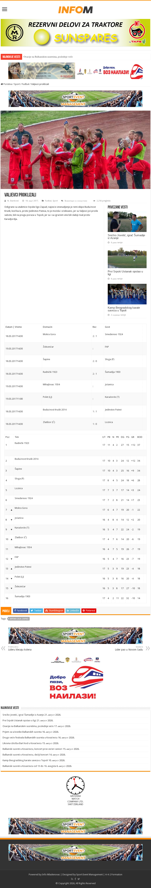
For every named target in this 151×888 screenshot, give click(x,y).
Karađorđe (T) (112, 397)
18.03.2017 (11, 336)
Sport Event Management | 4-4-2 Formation (99, 874)
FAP (107, 346)
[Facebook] (75, 879)
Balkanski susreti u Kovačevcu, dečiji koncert (25, 754)
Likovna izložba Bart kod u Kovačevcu (22, 743)
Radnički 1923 (50, 372)
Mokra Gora (49, 334)
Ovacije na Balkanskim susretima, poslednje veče (28, 726)
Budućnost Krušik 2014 (54, 409)
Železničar (48, 346)
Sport (17, 84)
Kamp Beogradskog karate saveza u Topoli (124, 309)
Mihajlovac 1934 (51, 384)
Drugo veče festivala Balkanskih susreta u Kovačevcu (30, 737)
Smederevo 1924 (114, 334)
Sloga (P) (109, 359)
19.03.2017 (11, 348)
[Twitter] (78, 879)
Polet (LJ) (47, 397)
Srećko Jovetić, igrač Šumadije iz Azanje (126, 237)
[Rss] (72, 879)
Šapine (46, 359)
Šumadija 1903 (112, 372)
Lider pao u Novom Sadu (129, 648)
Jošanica (109, 384)
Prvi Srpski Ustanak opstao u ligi (125, 273)
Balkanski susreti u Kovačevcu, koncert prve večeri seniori (32, 749)
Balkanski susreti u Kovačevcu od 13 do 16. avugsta (29, 766)
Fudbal (25, 84)
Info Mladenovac (51, 874)
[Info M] (75, 9)
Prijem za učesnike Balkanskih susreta (22, 731)
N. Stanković (13, 201)
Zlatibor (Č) (49, 422)
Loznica (109, 422)
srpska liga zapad (19, 619)
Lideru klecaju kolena (19, 648)
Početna (7, 84)
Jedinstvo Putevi (113, 409)
